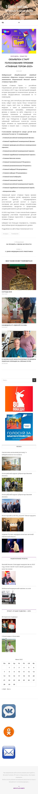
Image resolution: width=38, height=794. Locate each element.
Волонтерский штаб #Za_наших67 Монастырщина (19, 515)
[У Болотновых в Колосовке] (9, 645)
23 (14, 680)
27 (33, 680)
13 (33, 672)
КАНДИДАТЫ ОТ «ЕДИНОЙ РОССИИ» (14, 325)
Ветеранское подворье (9, 617)
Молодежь (15, 56)
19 (29, 676)
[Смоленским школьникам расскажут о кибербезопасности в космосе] (11, 463)
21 (4, 680)
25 (24, 680)
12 (29, 672)
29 (9, 684)
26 (29, 680)
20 (33, 676)
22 (9, 680)
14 (4, 676)
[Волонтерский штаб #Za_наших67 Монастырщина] (13, 524)
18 (24, 676)
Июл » (9, 689)
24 (19, 680)
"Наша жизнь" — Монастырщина (19, 9)
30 (14, 684)
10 (19, 672)
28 (4, 684)
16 (14, 676)
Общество (23, 56)
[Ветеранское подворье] (9, 626)
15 (9, 676)
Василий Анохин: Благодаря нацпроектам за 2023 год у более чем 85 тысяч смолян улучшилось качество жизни (18, 566)
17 (19, 676)
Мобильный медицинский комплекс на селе (16, 588)
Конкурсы (5, 233)
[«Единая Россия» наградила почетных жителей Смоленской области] (13, 545)
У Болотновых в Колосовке (11, 636)
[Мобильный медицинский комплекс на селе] (9, 597)
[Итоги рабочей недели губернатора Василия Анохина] (12, 485)
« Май (4, 689)
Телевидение (15, 233)
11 (24, 672)
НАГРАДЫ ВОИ (7, 292)
